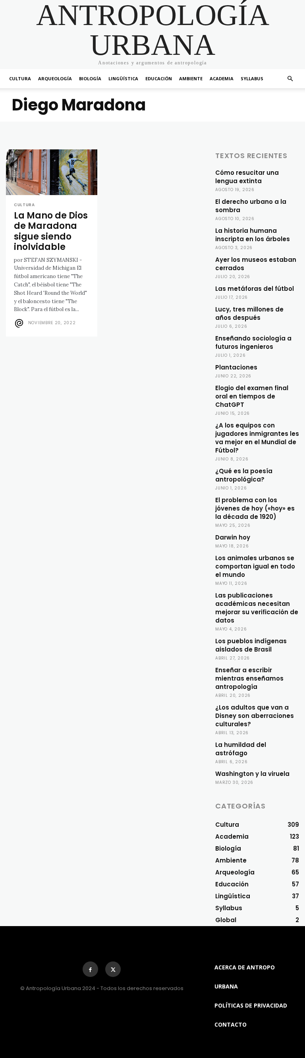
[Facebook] (90, 969)
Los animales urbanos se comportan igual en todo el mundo (255, 566)
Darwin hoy (232, 537)
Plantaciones (236, 367)
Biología (90, 78)
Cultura (20, 78)
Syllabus (252, 78)
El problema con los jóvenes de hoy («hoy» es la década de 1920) (255, 508)
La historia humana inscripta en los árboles (252, 234)
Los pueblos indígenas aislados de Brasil (251, 645)
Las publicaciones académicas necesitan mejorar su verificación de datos (256, 608)
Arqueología (55, 78)
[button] (289, 79)
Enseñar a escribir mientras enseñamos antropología (249, 678)
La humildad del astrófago (240, 749)
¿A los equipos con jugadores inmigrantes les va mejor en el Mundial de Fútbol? (257, 438)
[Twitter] (113, 969)
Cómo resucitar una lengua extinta (247, 176)
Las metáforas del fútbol (254, 288)
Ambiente (191, 78)
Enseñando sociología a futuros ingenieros (253, 342)
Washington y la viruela (252, 774)
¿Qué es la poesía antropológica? (243, 475)
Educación (158, 78)
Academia (222, 78)
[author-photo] (20, 323)
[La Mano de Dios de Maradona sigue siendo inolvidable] (51, 172)
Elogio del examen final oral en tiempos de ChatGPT (251, 396)
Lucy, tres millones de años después (249, 313)
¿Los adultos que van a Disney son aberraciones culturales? (254, 715)
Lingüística (123, 78)
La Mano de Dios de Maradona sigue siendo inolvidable (51, 231)
